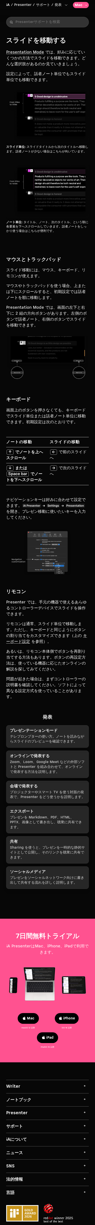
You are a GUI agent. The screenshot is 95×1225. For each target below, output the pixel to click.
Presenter (23, 5)
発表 (58, 5)
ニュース (14, 1153)
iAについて (16, 1139)
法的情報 (14, 1179)
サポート (43, 5)
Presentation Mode (25, 52)
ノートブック (18, 1100)
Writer (13, 1086)
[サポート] (66, 5)
